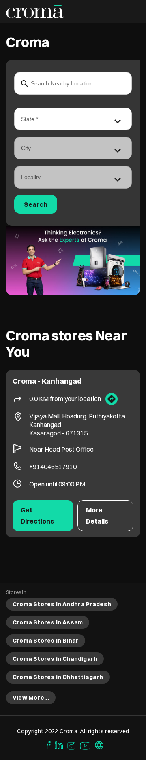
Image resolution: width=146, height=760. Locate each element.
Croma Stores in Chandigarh (55, 658)
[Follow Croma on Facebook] (46, 744)
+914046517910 (53, 467)
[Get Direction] (111, 399)
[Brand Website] (99, 744)
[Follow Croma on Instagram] (71, 744)
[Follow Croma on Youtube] (85, 744)
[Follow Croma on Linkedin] (59, 744)
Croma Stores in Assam (48, 622)
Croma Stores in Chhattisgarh (58, 677)
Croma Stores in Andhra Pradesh (62, 604)
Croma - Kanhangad (47, 381)
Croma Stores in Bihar (46, 640)
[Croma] (35, 11)
